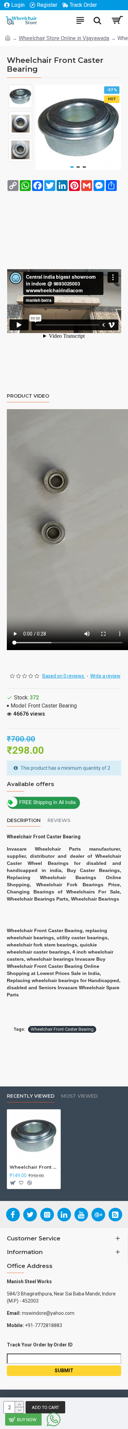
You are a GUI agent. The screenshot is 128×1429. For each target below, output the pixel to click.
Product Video (28, 396)
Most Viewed (79, 1096)
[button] (72, 167)
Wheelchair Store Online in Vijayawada (64, 38)
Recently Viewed (30, 1096)
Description (24, 820)
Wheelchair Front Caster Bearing (62, 1029)
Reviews (58, 820)
